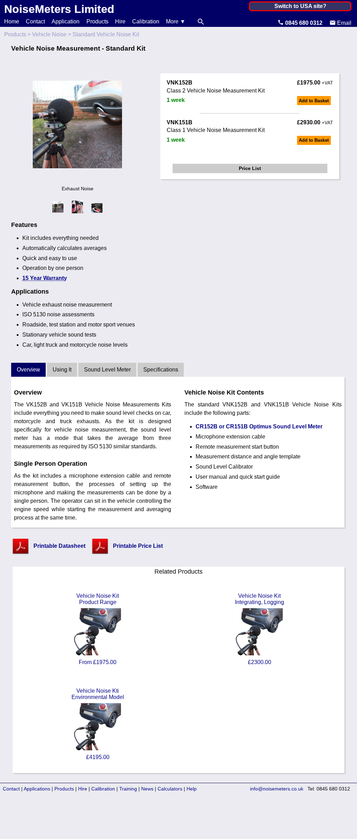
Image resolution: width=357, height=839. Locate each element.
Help (192, 789)
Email (343, 23)
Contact (35, 21)
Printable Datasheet (59, 546)
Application (65, 21)
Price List (250, 168)
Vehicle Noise (49, 34)
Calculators (170, 789)
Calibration (145, 21)
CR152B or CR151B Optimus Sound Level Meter (259, 426)
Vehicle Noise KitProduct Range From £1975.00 (97, 629)
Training (128, 789)
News (147, 789)
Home (11, 21)
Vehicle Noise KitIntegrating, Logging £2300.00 (259, 629)
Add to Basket (314, 100)
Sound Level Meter (107, 370)
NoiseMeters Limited (59, 9)
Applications (37, 789)
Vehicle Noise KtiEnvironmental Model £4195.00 (97, 724)
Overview (28, 370)
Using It (62, 370)
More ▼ (175, 21)
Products (97, 21)
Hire (120, 21)
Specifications (160, 370)
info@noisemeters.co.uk (276, 789)
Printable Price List (138, 546)
